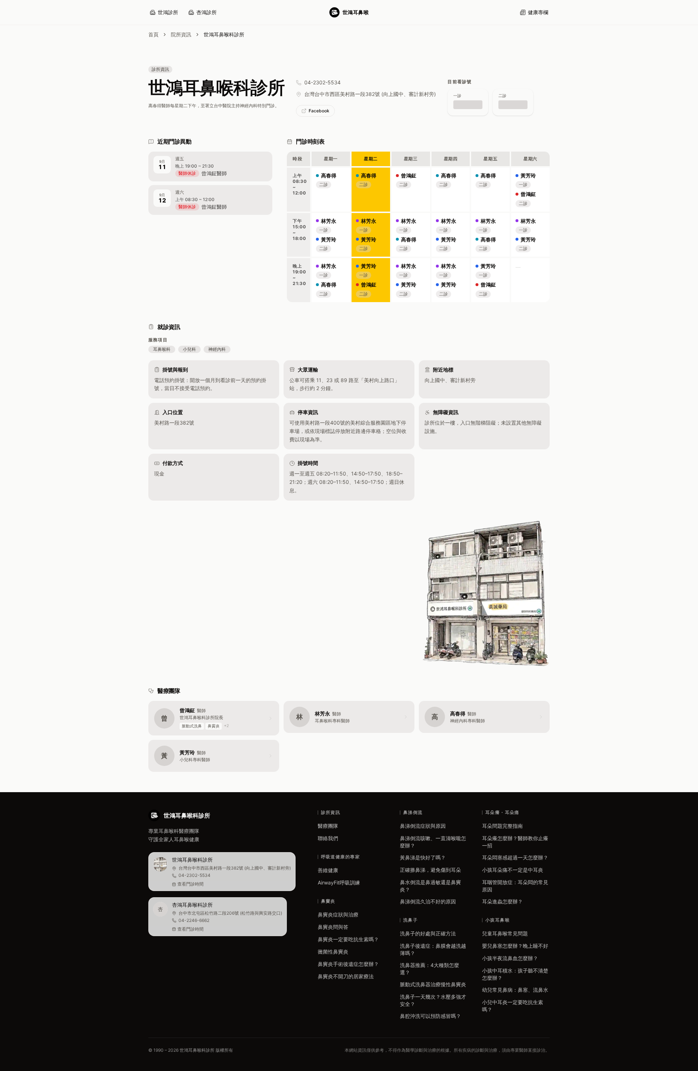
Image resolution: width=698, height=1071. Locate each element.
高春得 (328, 175)
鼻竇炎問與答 (333, 927)
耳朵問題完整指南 (502, 826)
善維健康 (328, 870)
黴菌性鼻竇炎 (333, 951)
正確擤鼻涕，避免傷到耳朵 (430, 870)
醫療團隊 (328, 826)
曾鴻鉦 (368, 284)
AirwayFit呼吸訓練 (339, 882)
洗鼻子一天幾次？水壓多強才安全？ (433, 1000)
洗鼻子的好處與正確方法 (428, 933)
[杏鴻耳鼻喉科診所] (217, 917)
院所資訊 (181, 34)
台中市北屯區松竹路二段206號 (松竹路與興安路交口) (230, 913)
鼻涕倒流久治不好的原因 (428, 901)
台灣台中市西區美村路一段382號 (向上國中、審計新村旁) (370, 94)
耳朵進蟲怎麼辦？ (502, 901)
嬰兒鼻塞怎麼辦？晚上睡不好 (515, 946)
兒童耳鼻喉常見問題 (505, 933)
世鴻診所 (168, 12)
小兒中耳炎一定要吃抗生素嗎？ (512, 1005)
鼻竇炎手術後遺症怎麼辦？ (348, 964)
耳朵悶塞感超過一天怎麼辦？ (515, 857)
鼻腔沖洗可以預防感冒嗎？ (430, 1016)
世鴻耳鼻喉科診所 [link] (224, 34)
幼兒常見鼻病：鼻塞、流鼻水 (515, 990)
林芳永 (328, 221)
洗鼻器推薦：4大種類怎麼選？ (429, 968)
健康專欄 (538, 12)
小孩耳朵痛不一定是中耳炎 (512, 870)
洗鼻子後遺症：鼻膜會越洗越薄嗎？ (433, 949)
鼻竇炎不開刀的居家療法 (346, 976)
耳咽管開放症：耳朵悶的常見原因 (515, 885)
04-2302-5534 (322, 82)
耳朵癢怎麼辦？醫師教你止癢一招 (515, 842)
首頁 (153, 34)
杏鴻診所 (206, 12)
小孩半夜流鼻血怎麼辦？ (510, 958)
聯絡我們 (328, 838)
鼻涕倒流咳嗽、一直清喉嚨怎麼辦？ (433, 842)
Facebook (319, 110)
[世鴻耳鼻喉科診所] (222, 872)
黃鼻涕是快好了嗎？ (423, 857)
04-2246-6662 (193, 920)
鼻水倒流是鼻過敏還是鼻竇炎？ (430, 885)
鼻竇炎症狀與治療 (338, 914)
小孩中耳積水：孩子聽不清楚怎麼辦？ (515, 974)
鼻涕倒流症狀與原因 (423, 826)
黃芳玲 (328, 239)
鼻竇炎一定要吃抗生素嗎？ (348, 939)
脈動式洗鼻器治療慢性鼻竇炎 (433, 984)
